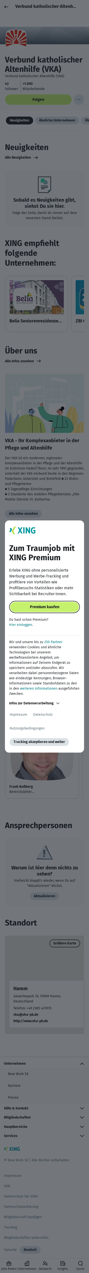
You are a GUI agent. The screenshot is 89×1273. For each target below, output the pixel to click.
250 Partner (53, 642)
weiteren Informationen (38, 688)
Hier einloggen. (21, 625)
